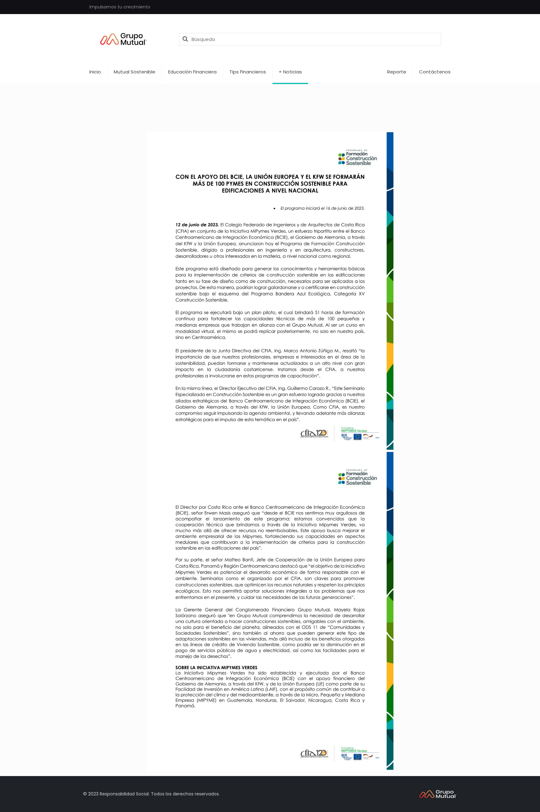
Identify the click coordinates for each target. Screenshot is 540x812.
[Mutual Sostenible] (125, 39)
